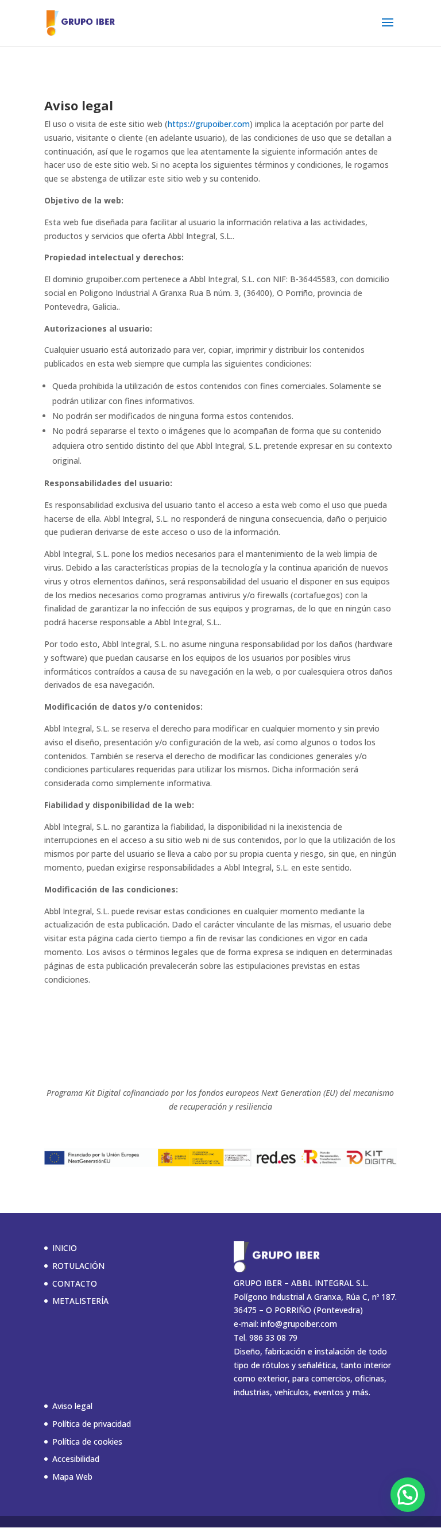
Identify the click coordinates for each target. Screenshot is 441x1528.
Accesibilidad (75, 1458)
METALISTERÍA (80, 1300)
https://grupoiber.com (209, 123)
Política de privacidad (91, 1423)
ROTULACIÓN (78, 1265)
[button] (407, 1494)
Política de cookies (87, 1441)
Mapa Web (72, 1476)
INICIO (64, 1247)
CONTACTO (74, 1283)
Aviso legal (72, 1405)
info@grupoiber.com (299, 1323)
